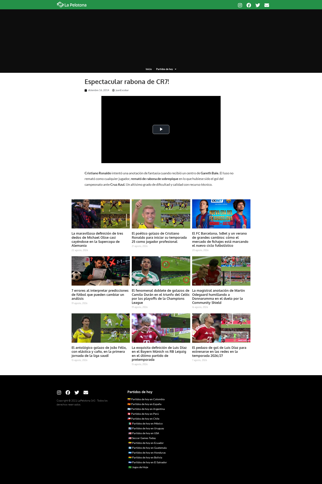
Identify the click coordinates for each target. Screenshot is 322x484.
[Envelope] (266, 5)
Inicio (149, 69)
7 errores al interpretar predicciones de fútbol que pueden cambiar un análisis (100, 294)
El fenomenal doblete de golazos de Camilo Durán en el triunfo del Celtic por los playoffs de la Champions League (161, 296)
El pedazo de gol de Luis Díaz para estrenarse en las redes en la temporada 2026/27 (219, 352)
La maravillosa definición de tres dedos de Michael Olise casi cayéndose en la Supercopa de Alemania (97, 239)
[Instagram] (240, 5)
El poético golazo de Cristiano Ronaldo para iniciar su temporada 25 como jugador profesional (159, 237)
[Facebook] (249, 5)
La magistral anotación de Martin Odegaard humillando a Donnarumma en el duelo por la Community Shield (218, 296)
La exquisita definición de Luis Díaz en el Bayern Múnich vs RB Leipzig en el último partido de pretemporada (159, 354)
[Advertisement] (161, 39)
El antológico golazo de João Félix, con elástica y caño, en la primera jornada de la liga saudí (99, 352)
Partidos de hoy (164, 69)
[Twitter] (257, 5)
